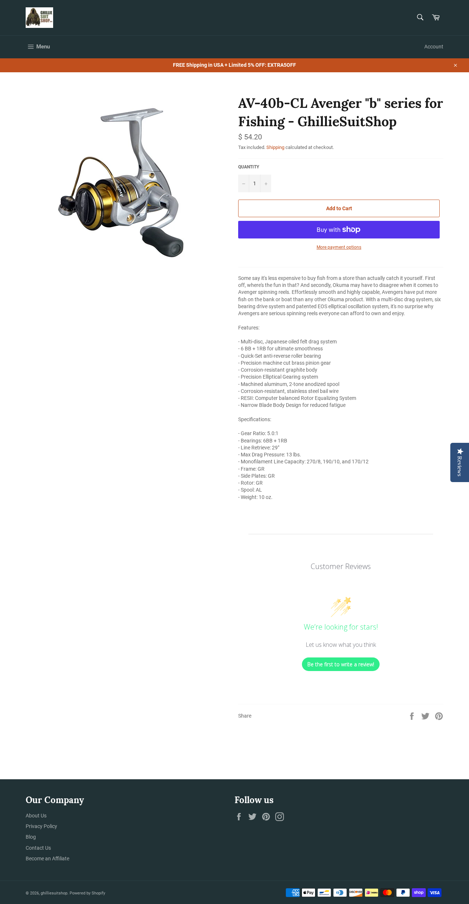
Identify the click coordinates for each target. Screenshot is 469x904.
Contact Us (38, 848)
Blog (31, 837)
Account (433, 47)
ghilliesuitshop (54, 893)
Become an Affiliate (47, 858)
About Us (36, 816)
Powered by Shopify (87, 893)
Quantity (248, 167)
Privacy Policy (41, 826)
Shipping (275, 147)
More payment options (339, 247)
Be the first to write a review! (340, 664)
